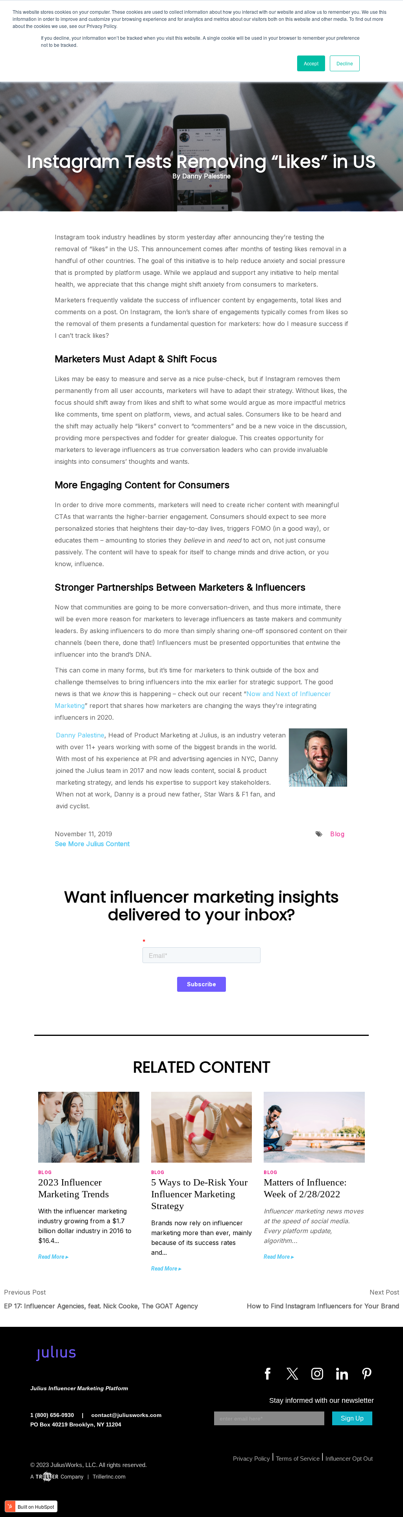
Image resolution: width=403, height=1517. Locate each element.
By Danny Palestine (201, 176)
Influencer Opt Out (349, 1458)
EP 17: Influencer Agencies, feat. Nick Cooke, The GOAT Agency (101, 1306)
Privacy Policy (251, 1458)
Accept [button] (311, 63)
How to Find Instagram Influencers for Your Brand (323, 1306)
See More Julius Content (92, 844)
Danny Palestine (80, 735)
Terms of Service (298, 1458)
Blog (337, 834)
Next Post (384, 1292)
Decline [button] (344, 63)
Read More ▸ (53, 1257)
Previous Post (25, 1292)
